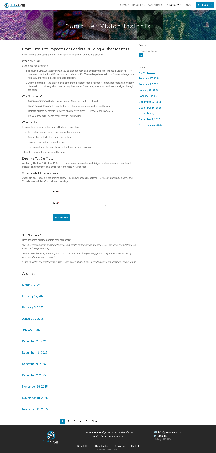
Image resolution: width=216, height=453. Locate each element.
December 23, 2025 (34, 341)
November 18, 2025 (35, 398)
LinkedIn (162, 436)
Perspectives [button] (174, 5)
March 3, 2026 (31, 285)
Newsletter (83, 446)
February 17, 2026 (33, 296)
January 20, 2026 (33, 318)
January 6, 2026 (32, 330)
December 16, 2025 (34, 352)
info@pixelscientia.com (170, 432)
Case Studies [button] (155, 5)
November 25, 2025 (35, 386)
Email (56, 203)
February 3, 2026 (32, 307)
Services (124, 5)
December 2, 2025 (34, 375)
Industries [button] (138, 5)
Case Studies (102, 446)
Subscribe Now (61, 217)
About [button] (189, 5)
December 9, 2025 (34, 364)
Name (56, 191)
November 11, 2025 (35, 409)
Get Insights (204, 5)
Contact (135, 446)
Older (94, 421)
